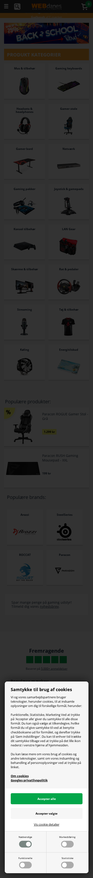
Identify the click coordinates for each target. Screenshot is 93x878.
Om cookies (20, 776)
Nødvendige (25, 837)
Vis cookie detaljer (46, 824)
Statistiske (67, 858)
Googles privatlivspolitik (29, 780)
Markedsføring (67, 837)
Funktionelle (25, 858)
